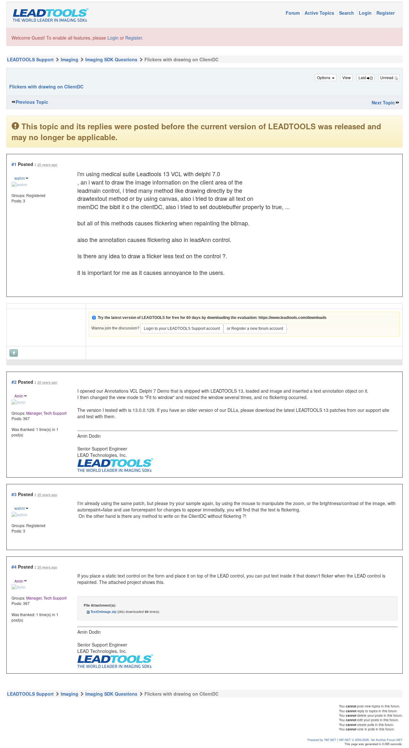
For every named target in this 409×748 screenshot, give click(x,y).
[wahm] (19, 183)
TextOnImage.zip (103, 611)
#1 (14, 164)
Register (385, 13)
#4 (14, 566)
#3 (14, 494)
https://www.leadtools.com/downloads (293, 317)
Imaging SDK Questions (111, 59)
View (346, 77)
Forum (293, 13)
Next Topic (383, 102)
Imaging (69, 59)
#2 (14, 382)
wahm (19, 178)
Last (363, 77)
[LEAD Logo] (115, 464)
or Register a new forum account (255, 328)
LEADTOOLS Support (30, 59)
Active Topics (320, 13)
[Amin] (19, 401)
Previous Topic (32, 102)
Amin (18, 395)
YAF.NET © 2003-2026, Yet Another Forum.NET (371, 739)
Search (347, 13)
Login (366, 13)
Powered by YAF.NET (321, 739)
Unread (387, 77)
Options (324, 77)
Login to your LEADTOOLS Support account (182, 328)
